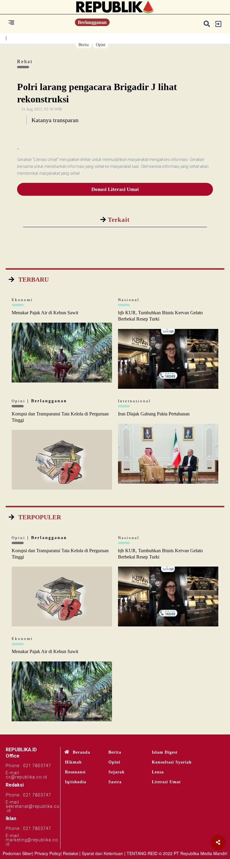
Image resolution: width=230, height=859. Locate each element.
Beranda (81, 752)
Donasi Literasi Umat (115, 189)
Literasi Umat (166, 782)
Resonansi (75, 772)
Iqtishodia (75, 782)
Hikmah (73, 762)
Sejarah (116, 772)
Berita (83, 45)
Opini (100, 45)
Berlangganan (92, 22)
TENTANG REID (142, 853)
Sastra (115, 782)
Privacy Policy (47, 853)
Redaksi (70, 853)
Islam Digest (165, 752)
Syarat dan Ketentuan (102, 853)
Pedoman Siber (17, 853)
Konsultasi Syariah (172, 762)
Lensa (158, 772)
